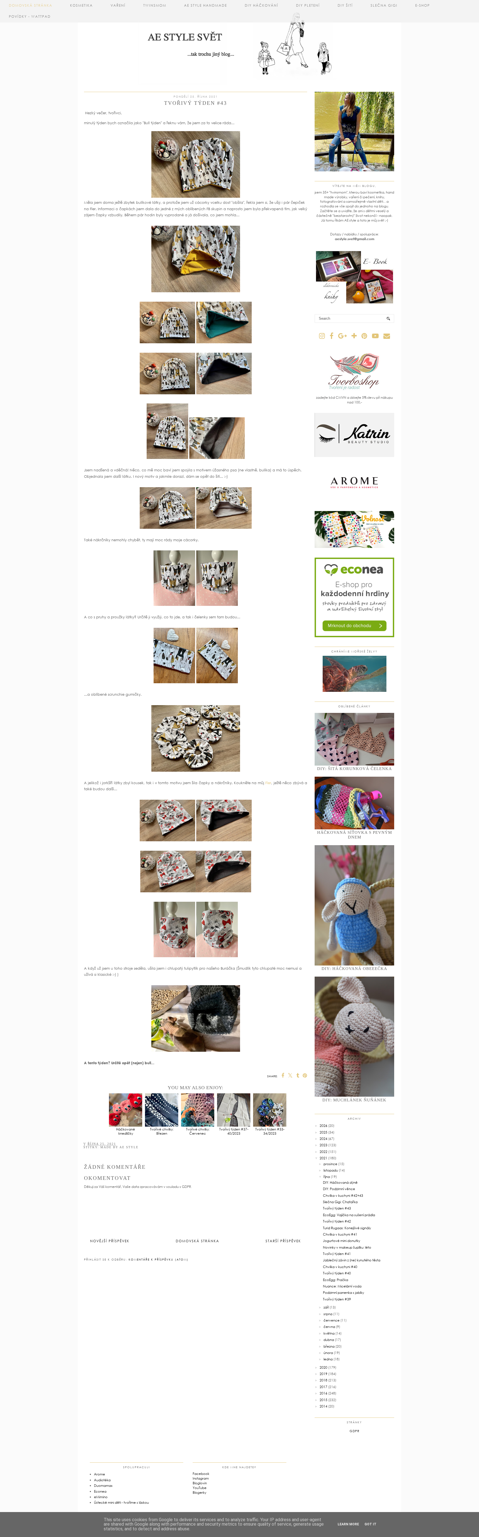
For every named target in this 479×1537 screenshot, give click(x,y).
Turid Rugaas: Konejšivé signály (347, 1228)
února (328, 1353)
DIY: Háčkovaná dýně (340, 1182)
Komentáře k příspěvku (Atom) (158, 1259)
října (326, 1177)
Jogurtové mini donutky (341, 1241)
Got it (370, 1524)
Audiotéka (102, 1480)
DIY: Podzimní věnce (339, 1189)
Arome (99, 1474)
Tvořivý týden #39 (337, 1299)
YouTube (200, 1488)
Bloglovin (200, 1483)
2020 (323, 1367)
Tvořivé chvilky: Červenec (198, 1131)
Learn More (348, 1524)
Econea (100, 1491)
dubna (328, 1340)
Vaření (118, 5)
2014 (323, 1406)
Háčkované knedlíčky (125, 1131)
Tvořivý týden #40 (337, 1273)
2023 (323, 1145)
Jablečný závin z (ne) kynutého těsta (351, 1260)
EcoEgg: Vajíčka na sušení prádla (349, 1215)
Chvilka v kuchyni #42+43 (343, 1195)
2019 (323, 1374)
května (329, 1333)
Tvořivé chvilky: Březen (162, 1131)
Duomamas (103, 1485)
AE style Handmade (205, 5)
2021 (323, 1158)
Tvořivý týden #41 (337, 1254)
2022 (323, 1152)
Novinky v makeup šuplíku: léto (347, 1247)
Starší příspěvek (283, 1241)
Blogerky (199, 1492)
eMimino (101, 1497)
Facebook (201, 1474)
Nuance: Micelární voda (342, 1286)
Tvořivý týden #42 (337, 1221)
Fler (268, 783)
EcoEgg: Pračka (335, 1280)
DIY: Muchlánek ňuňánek (354, 1100)
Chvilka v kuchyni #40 (340, 1267)
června (329, 1327)
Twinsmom (154, 5)
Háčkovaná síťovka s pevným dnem (354, 834)
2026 (323, 1126)
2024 (323, 1139)
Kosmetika (81, 5)
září (326, 1307)
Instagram (201, 1478)
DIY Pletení (308, 5)
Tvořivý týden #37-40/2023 (233, 1131)
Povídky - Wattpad (30, 16)
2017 (323, 1387)
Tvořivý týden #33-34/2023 (269, 1131)
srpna (327, 1314)
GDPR (355, 1431)
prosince (330, 1164)
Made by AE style (119, 1147)
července (331, 1320)
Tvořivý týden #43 (337, 1208)
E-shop (422, 5)
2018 (323, 1380)
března (329, 1346)
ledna (328, 1359)
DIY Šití (345, 5)
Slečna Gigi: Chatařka (340, 1202)
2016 (323, 1393)
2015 (323, 1400)
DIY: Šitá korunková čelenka (354, 768)
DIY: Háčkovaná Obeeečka (354, 968)
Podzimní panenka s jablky (343, 1292)
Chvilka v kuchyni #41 (340, 1234)
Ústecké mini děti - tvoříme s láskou (121, 1502)
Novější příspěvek (109, 1241)
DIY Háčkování (261, 5)
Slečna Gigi (384, 5)
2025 (323, 1132)
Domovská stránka (30, 5)
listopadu (330, 1170)
